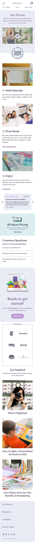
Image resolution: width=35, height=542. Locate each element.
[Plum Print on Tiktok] (12, 534)
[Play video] (17, 36)
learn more (28, 7)
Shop (17, 7)
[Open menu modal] (4, 3)
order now (17, 316)
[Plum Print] (17, 3)
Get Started (6, 7)
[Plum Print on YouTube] (14, 534)
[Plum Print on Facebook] (3, 534)
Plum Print (14, 538)
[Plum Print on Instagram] (9, 534)
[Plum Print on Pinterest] (6, 534)
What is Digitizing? (17, 413)
